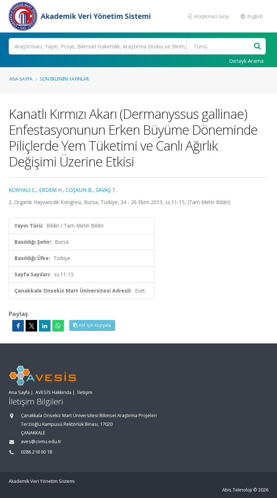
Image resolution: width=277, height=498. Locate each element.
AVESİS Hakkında (53, 392)
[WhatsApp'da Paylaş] (58, 326)
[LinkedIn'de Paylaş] (44, 326)
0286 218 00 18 (36, 452)
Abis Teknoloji (237, 490)
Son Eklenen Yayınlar (64, 79)
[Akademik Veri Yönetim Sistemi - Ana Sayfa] (24, 16)
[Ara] (257, 46)
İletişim (84, 392)
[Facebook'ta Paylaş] (18, 326)
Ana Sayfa (20, 79)
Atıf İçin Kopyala (94, 325)
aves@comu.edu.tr (41, 441)
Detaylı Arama (246, 60)
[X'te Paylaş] (31, 326)
